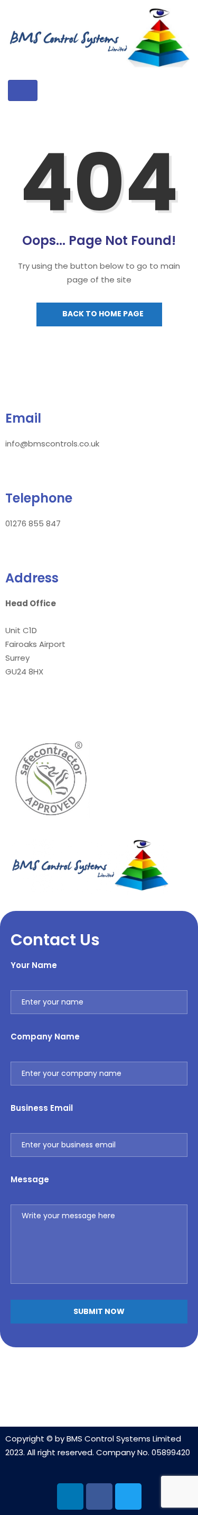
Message (30, 1179)
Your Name (34, 965)
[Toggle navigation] (22, 90)
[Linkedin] (70, 1496)
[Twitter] (128, 1496)
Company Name (45, 1036)
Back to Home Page (102, 313)
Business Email (42, 1108)
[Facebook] (99, 1496)
